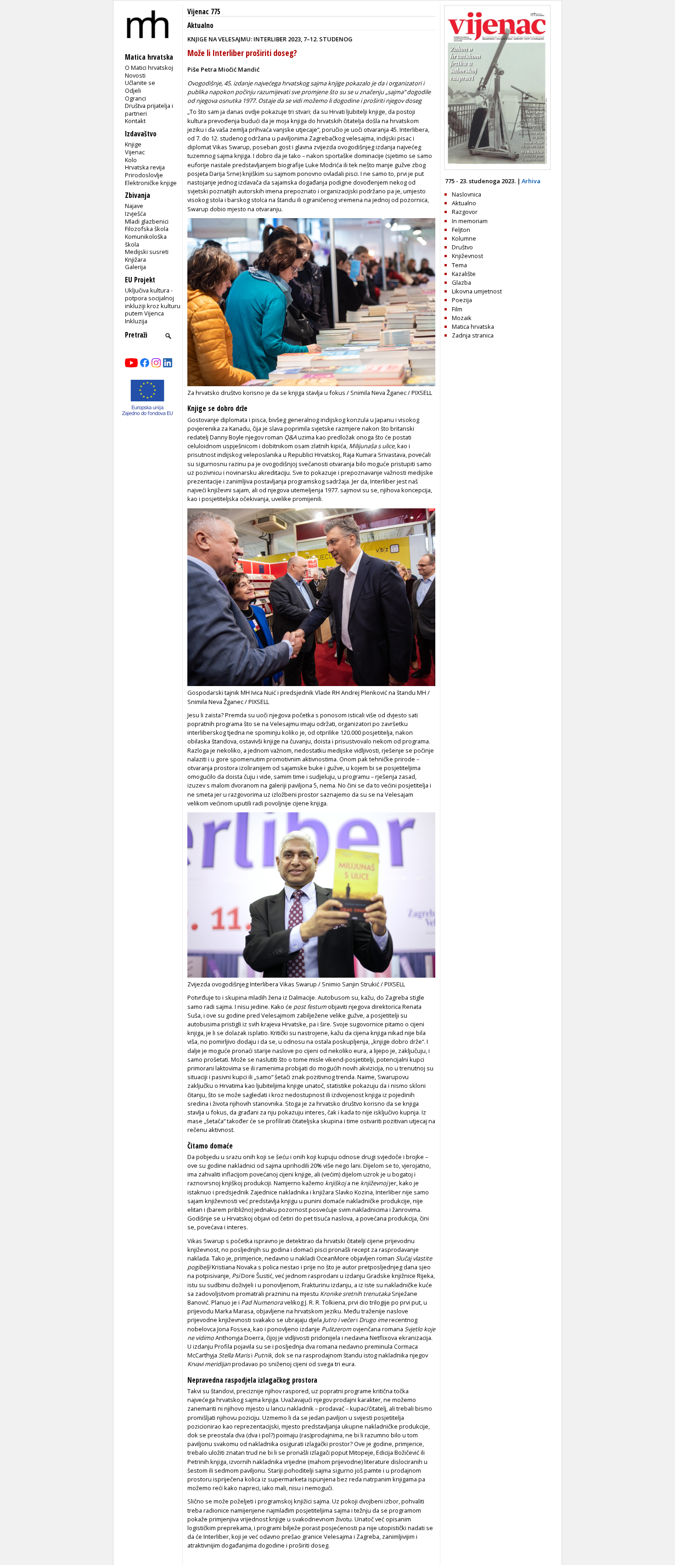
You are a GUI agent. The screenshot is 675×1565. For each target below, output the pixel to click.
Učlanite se (140, 83)
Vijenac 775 (203, 12)
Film (457, 309)
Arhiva (531, 181)
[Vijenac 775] (497, 167)
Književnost (467, 256)
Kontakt (135, 121)
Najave (134, 206)
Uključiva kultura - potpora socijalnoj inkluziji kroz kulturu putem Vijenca (152, 301)
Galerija (135, 267)
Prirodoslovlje (144, 175)
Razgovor (465, 212)
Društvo (462, 247)
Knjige (133, 144)
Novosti (135, 75)
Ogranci (135, 98)
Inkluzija (136, 321)
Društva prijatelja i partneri (149, 109)
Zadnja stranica (473, 335)
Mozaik (462, 318)
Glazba (461, 282)
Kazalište (464, 274)
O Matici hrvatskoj (149, 67)
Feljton (461, 229)
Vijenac (135, 152)
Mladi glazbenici (147, 221)
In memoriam (470, 221)
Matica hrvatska (473, 326)
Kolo (131, 160)
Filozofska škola (147, 229)
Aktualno (200, 25)
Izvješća (135, 213)
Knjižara (135, 259)
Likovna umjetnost (477, 291)
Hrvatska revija (145, 167)
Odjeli (133, 90)
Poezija (462, 300)
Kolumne (464, 238)
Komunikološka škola (146, 240)
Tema (459, 265)
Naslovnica (466, 194)
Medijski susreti (147, 252)
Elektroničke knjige (151, 183)
